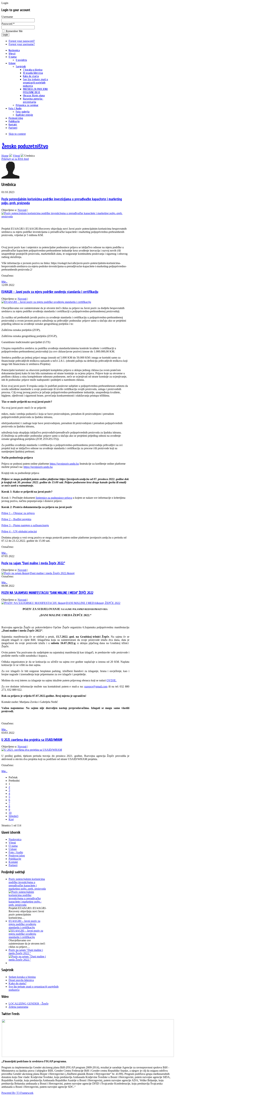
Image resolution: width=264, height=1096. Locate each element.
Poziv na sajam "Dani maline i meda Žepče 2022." (33, 563)
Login (5, 34)
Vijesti (16, 155)
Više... (4, 281)
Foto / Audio (16, 852)
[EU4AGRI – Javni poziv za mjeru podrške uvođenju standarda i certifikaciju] (46, 301)
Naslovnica (15, 839)
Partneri (13, 865)
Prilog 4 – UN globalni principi (19, 531)
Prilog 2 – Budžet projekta (16, 519)
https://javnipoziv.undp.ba (64, 463)
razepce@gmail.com (95, 686)
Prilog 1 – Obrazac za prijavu (18, 513)
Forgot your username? (22, 44)
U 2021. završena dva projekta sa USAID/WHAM (31, 740)
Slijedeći (13, 816)
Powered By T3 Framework (17, 1092)
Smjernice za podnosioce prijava (54, 497)
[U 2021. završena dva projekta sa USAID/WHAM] (31, 749)
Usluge (13, 849)
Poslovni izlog (17, 855)
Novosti (22, 210)
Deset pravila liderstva (21, 980)
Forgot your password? (22, 40)
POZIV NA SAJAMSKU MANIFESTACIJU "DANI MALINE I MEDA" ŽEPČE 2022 (47, 593)
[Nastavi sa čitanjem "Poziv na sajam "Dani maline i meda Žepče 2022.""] (27, 959)
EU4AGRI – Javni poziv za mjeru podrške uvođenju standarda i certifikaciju (49, 292)
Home (4, 155)
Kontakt (13, 861)
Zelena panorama (18, 1006)
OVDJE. (111, 680)
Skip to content (17, 133)
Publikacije (15, 858)
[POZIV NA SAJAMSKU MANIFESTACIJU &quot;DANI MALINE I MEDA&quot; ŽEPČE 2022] (60, 602)
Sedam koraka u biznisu (22, 976)
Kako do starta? (17, 983)
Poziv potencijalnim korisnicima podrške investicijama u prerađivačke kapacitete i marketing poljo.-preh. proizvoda (27, 883)
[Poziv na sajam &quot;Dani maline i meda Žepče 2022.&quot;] (38, 573)
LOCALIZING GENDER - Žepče (28, 1003)
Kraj (11, 819)
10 (10, 812)
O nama (13, 845)
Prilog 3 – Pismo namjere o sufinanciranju (25, 525)
